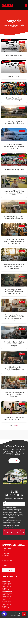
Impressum (10, 615)
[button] (26, 5)
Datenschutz (17, 615)
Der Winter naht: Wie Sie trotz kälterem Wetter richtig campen (14, 344)
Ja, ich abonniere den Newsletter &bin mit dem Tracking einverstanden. (14, 532)
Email (5, 501)
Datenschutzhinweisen (8, 527)
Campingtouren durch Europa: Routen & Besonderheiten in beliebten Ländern (14, 241)
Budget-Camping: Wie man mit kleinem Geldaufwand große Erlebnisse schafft (14, 291)
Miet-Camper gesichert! (14, 55)
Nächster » (16, 425)
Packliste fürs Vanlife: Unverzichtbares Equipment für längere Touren (14, 369)
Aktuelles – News (14, 76)
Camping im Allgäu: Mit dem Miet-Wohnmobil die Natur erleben (14, 193)
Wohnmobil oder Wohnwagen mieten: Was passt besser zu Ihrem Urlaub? (14, 266)
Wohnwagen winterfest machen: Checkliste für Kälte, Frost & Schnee (14, 146)
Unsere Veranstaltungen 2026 (14, 170)
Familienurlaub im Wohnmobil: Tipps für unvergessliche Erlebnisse (14, 394)
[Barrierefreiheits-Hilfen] (24, 614)
